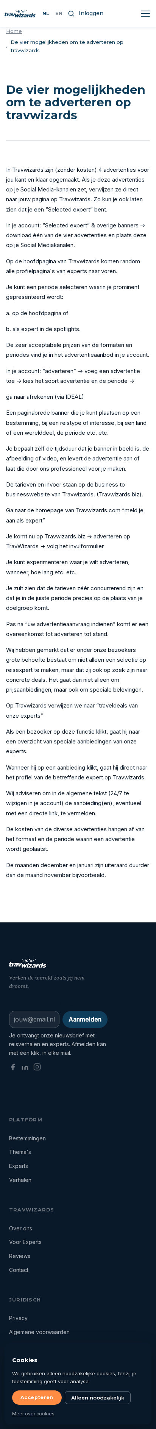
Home (14, 31)
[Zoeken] (71, 13)
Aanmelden (85, 1019)
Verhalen (20, 1180)
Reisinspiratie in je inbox (41, 1003)
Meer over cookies (33, 1414)
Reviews (19, 1256)
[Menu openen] (145, 13)
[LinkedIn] (25, 1068)
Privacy (18, 1318)
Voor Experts (25, 1242)
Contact (18, 1270)
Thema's (20, 1152)
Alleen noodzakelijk (97, 1398)
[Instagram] (37, 1068)
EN (58, 13)
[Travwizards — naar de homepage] (20, 13)
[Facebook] (13, 1068)
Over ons (20, 1228)
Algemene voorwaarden (39, 1332)
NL (46, 13)
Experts (18, 1166)
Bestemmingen (27, 1138)
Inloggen (91, 13)
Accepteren (36, 1397)
